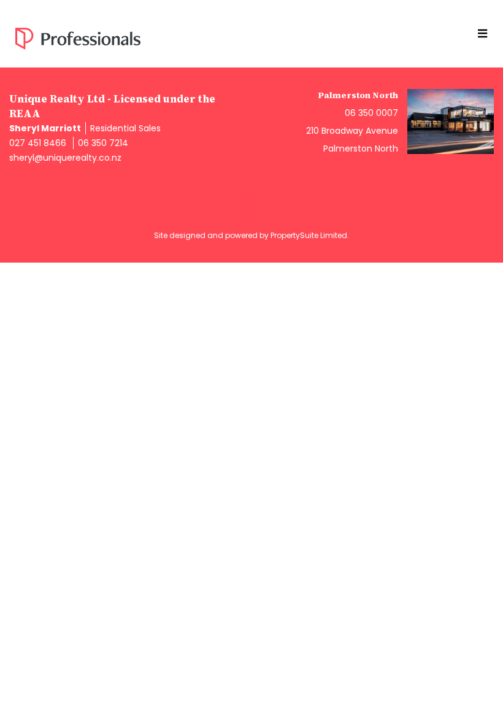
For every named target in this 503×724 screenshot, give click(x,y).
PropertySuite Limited (309, 235)
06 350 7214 (103, 143)
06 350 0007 (371, 113)
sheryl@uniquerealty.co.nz (65, 158)
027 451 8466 (37, 143)
